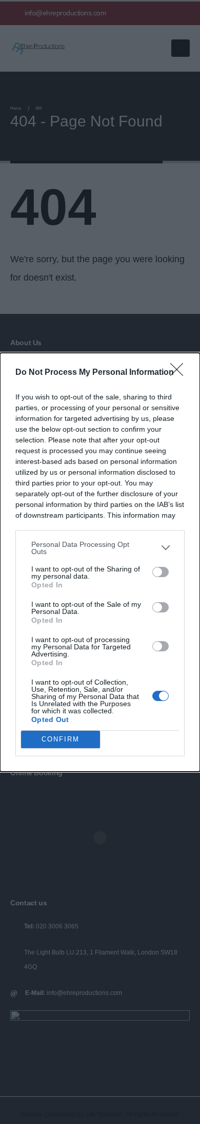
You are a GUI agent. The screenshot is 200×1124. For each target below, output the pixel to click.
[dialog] (100, 562)
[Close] (180, 373)
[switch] (160, 572)
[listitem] (100, 548)
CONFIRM (60, 739)
